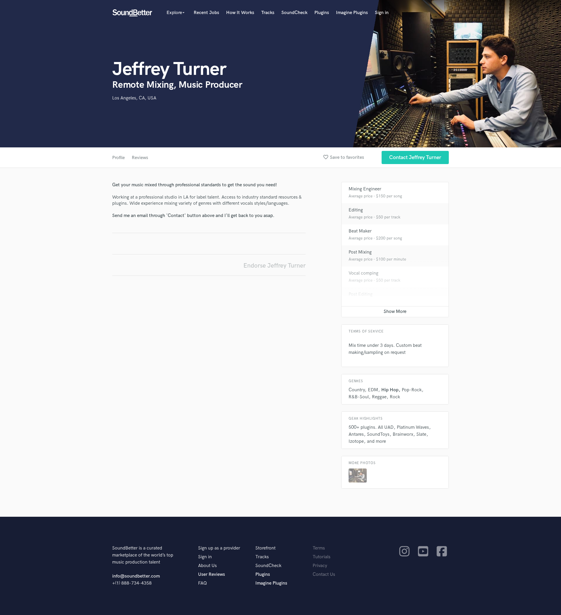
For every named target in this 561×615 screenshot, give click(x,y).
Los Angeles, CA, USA (134, 98)
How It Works (240, 12)
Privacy (320, 566)
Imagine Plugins (352, 12)
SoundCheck (294, 12)
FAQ (202, 583)
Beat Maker (360, 231)
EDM (373, 390)
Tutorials (321, 557)
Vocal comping (363, 273)
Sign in (382, 12)
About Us (207, 566)
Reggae (379, 397)
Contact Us (324, 574)
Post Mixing (360, 252)
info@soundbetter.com (136, 576)
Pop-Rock (412, 390)
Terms (319, 548)
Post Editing (361, 294)
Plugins (321, 12)
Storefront (265, 548)
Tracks (267, 12)
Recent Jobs (206, 12)
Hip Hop (390, 390)
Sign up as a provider (219, 548)
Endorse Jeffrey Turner (274, 265)
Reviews (140, 158)
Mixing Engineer (365, 189)
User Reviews (211, 574)
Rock (395, 397)
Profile (118, 158)
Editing (356, 210)
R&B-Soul (359, 397)
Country (357, 390)
